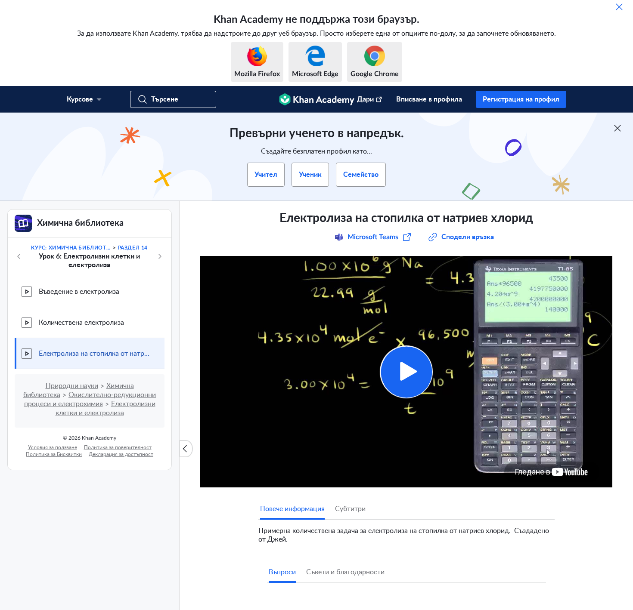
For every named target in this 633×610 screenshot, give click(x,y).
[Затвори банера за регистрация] (617, 128)
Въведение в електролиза (79, 291)
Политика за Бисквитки (54, 454)
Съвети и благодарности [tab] (345, 572)
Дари (365, 99)
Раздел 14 (133, 247)
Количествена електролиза (81, 322)
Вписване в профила (429, 99)
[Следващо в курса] (160, 256)
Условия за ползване (52, 447)
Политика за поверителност (118, 447)
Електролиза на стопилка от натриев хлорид (95, 353)
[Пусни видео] (406, 372)
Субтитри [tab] (350, 508)
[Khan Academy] (316, 99)
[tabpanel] (406, 532)
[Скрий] (619, 7)
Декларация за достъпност (121, 454)
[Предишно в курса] (19, 256)
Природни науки (72, 385)
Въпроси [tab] (282, 572)
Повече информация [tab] (292, 508)
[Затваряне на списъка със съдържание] (186, 448)
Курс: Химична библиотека (71, 247)
